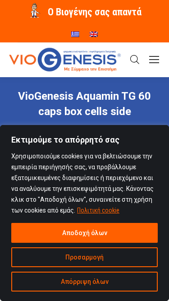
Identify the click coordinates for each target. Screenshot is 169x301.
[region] (84, 213)
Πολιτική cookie (98, 210)
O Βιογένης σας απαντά (95, 12)
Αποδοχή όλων (84, 232)
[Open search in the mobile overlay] (134, 59)
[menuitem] (75, 31)
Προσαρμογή (84, 257)
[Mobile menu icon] (154, 59)
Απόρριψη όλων (85, 281)
